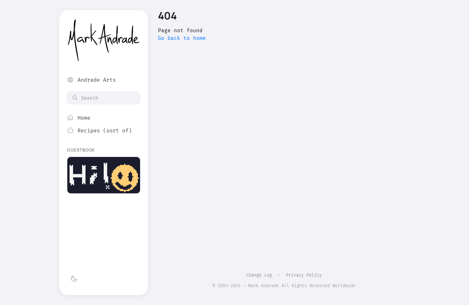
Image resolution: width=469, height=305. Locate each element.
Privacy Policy (304, 275)
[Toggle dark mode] (74, 279)
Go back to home (182, 38)
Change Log (259, 275)
